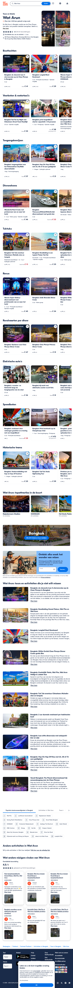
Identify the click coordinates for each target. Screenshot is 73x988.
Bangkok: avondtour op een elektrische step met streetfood (13, 911)
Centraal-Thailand (25, 946)
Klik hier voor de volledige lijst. (40, 850)
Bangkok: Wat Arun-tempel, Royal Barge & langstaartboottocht (36, 876)
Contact (33, 955)
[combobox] (26, 4)
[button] (16, 72)
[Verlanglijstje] (53, 3)
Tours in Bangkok (55, 946)
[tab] (19, 810)
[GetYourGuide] (5, 3)
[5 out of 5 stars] (13, 880)
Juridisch (33, 958)
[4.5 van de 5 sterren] (8, 32)
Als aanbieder (59, 955)
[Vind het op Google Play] (23, 956)
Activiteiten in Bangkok (41, 946)
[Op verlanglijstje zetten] (27, 56)
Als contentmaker (60, 958)
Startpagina (6, 946)
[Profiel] (67, 3)
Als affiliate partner (60, 961)
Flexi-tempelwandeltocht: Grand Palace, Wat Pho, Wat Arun (13, 876)
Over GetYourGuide (49, 958)
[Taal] (60, 3)
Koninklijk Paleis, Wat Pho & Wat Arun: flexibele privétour (36, 910)
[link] (16, 72)
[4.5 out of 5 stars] (8, 868)
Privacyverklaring (45, 577)
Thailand (15, 946)
